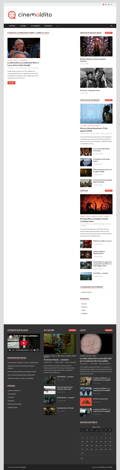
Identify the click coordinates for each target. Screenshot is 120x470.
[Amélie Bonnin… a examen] (50, 398)
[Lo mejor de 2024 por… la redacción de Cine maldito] (86, 388)
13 (96, 441)
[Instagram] (111, 4)
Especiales (11, 400)
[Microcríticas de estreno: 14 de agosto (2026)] (86, 170)
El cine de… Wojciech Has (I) (90, 90)
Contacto (11, 397)
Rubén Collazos (60, 362)
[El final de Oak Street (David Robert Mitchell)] (86, 180)
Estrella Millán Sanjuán (99, 224)
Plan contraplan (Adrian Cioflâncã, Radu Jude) (65, 388)
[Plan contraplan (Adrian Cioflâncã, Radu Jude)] (50, 387)
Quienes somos (13, 407)
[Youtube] (103, 4)
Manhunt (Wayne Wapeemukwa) (99, 252)
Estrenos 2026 (85, 292)
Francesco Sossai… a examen (56, 359)
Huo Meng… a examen (100, 273)
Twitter (83, 310)
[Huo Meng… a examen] (86, 273)
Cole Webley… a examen (65, 376)
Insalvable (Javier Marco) (65, 408)
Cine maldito (96, 133)
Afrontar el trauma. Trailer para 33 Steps (20, 378)
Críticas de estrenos (94, 125)
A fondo (23, 26)
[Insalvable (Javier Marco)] (50, 408)
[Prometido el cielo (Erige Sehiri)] (86, 159)
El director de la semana (63, 356)
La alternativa (23, 60)
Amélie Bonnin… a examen (65, 397)
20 (96, 445)
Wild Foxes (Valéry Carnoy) (102, 241)
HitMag (110, 467)
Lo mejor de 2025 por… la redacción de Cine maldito (101, 379)
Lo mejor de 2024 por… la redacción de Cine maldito (101, 389)
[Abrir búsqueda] (111, 26)
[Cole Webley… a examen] (50, 377)
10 (82, 441)
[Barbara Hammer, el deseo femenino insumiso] (96, 46)
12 (91, 441)
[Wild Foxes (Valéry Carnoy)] (86, 241)
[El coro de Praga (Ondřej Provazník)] (86, 149)
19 (91, 445)
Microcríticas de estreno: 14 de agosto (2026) (102, 170)
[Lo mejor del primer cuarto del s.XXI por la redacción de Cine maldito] (96, 335)
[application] (24, 343)
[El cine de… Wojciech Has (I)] (96, 77)
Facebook (84, 307)
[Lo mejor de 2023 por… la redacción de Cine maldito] (86, 409)
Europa (94, 216)
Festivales (100, 216)
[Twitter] (109, 4)
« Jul (81, 458)
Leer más (11, 82)
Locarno (106, 216)
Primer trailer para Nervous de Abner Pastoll (22, 371)
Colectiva (89, 356)
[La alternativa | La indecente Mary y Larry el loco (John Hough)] (24, 48)
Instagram (84, 313)
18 (87, 445)
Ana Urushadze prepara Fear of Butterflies (21, 375)
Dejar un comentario (33, 68)
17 (82, 445)
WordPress (103, 467)
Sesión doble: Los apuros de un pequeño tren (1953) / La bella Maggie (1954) (102, 264)
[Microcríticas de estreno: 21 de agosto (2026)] (96, 114)
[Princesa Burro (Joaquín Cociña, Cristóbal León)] (96, 205)
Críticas (15, 60)
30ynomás (48, 26)
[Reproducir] (10, 350)
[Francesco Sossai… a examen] (60, 335)
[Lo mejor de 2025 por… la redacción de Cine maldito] (86, 378)
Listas (94, 356)
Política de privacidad (14, 404)
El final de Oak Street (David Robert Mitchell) (102, 181)
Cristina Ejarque (22, 68)
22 (105, 445)
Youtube (84, 304)
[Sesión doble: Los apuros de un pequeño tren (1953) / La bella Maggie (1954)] (86, 262)
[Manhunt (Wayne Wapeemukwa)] (86, 251)
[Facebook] (106, 4)
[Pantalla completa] (38, 350)
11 (87, 441)
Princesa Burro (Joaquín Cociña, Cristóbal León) (23, 362)
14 (101, 441)
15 (105, 441)
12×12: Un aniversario (100, 399)
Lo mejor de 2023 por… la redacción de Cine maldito (101, 410)
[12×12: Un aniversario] (86, 399)
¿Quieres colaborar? (14, 390)
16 (110, 441)
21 (101, 445)
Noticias (12, 26)
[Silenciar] (35, 350)
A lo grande (35, 26)
